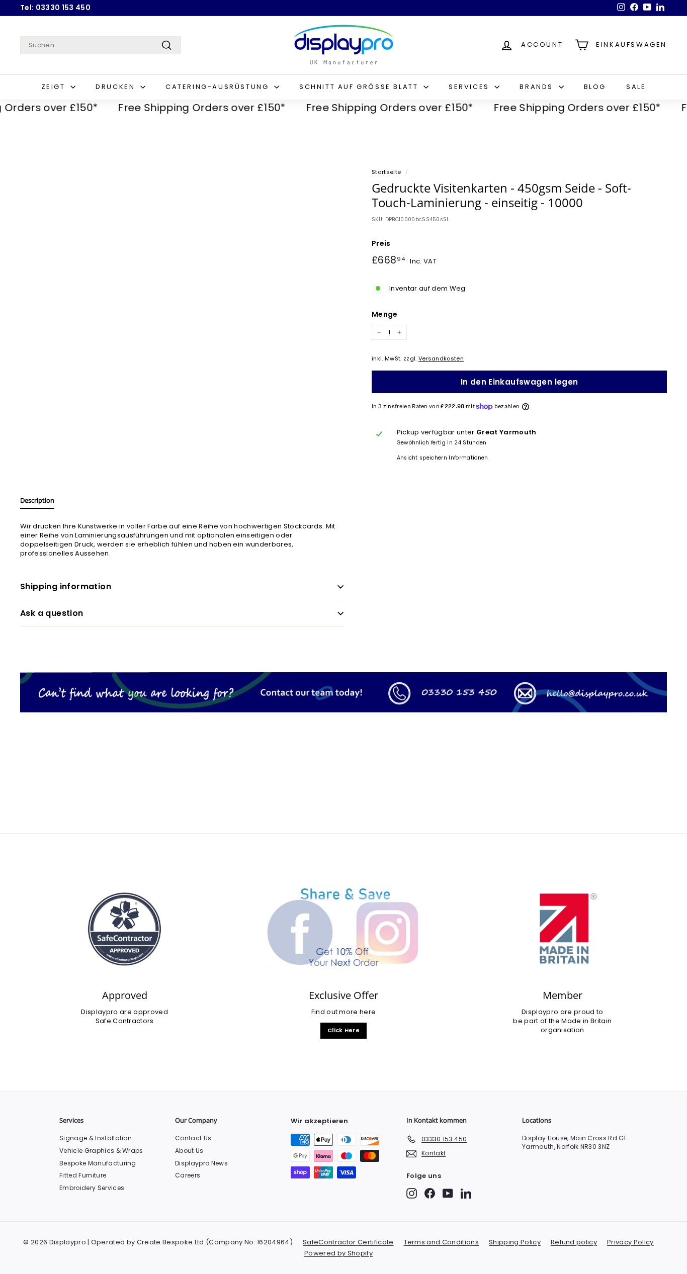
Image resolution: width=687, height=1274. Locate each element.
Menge (385, 314)
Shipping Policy (515, 1242)
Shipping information (65, 586)
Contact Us (193, 1138)
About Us (189, 1150)
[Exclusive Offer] (343, 929)
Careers (187, 1175)
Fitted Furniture (82, 1175)
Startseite (386, 172)
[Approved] (124, 929)
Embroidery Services (91, 1188)
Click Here (343, 1030)
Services (470, 87)
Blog (595, 87)
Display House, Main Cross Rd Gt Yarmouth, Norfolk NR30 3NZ (574, 1142)
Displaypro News (201, 1163)
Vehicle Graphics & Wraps (101, 1150)
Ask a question (51, 613)
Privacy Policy (630, 1242)
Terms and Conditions (441, 1242)
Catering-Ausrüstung (218, 87)
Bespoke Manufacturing (97, 1163)
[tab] (37, 503)
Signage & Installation (95, 1138)
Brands (538, 87)
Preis (381, 243)
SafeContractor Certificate (348, 1242)
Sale (636, 87)
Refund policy (574, 1242)
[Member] (562, 929)
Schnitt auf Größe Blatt (360, 87)
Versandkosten (441, 358)
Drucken (117, 87)
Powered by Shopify (338, 1253)
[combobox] (100, 45)
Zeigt (54, 87)
